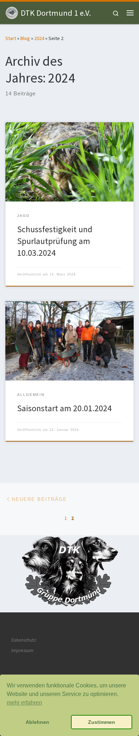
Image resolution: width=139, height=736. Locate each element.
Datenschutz (23, 640)
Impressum (22, 650)
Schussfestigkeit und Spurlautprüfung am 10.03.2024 (54, 241)
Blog (25, 38)
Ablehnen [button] (37, 722)
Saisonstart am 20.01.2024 (64, 408)
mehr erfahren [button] (24, 703)
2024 (39, 38)
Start (10, 38)
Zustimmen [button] (101, 722)
